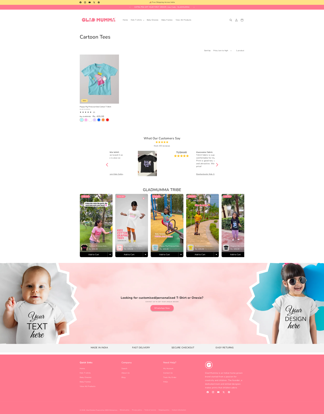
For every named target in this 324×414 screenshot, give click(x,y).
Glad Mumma (90, 410)
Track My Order (169, 377)
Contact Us (168, 373)
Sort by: (207, 50)
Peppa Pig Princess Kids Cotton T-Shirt (95, 107)
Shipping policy (164, 410)
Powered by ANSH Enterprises (106, 410)
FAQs (165, 382)
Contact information (179, 410)
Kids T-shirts (85, 373)
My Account (168, 368)
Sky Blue (82, 120)
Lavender (94, 120)
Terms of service (150, 410)
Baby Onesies (85, 377)
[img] (162, 142)
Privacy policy (137, 410)
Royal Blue (99, 120)
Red (107, 120)
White (90, 120)
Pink (86, 120)
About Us (126, 373)
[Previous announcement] (130, 7)
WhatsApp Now (162, 308)
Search (124, 368)
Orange (103, 120)
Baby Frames (85, 382)
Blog (123, 377)
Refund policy (124, 410)
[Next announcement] (194, 7)
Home (82, 368)
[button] (137, 20)
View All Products (87, 386)
